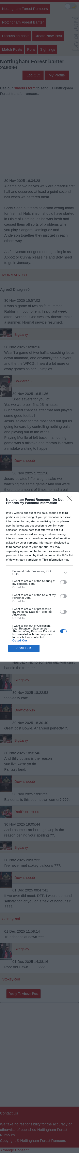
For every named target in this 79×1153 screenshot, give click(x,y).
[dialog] (39, 576)
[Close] (71, 500)
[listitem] (39, 572)
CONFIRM (23, 648)
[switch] (63, 582)
